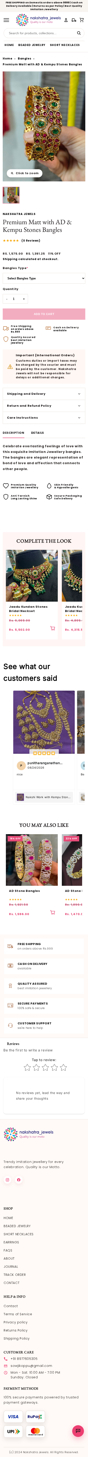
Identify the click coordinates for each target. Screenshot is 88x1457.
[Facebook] (19, 1180)
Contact (11, 1306)
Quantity (11, 289)
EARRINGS (11, 1242)
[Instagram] (7, 1180)
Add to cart (44, 314)
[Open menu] (8, 20)
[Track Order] (73, 20)
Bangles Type (15, 268)
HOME (9, 45)
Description (13, 433)
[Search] (78, 33)
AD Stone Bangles (24, 891)
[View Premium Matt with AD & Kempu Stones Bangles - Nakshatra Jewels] (11, 195)
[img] (44, 753)
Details (37, 433)
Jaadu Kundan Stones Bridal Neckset (28, 609)
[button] (81, 20)
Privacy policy (16, 1322)
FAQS (8, 1250)
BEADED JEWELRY (31, 45)
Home (7, 58)
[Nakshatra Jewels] (38, 20)
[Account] (66, 20)
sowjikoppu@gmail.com (31, 1365)
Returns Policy (16, 1330)
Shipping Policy (17, 1338)
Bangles (24, 58)
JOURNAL (11, 1266)
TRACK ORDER (15, 1274)
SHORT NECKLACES (65, 45)
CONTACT (11, 1283)
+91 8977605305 (24, 1359)
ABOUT (9, 1258)
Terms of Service (18, 1314)
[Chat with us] (78, 1431)
